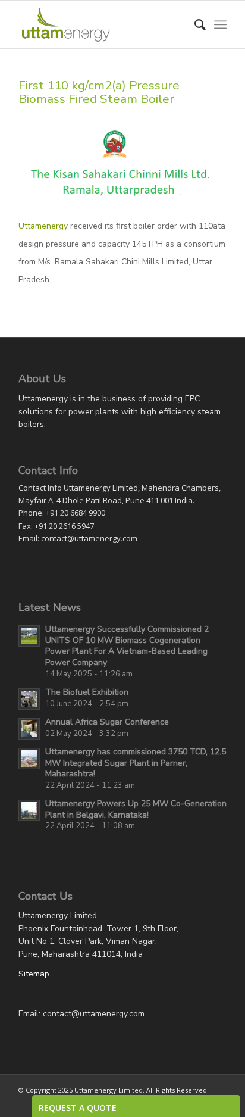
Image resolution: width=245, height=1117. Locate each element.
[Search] (194, 24)
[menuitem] (194, 24)
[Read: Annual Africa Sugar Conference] (29, 729)
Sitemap (33, 973)
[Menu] (220, 24)
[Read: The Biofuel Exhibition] (29, 699)
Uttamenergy (43, 226)
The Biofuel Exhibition (86, 692)
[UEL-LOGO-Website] (101, 24)
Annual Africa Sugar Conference (107, 722)
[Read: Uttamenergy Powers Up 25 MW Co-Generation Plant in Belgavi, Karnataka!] (29, 810)
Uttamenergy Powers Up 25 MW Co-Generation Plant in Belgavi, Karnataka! (136, 809)
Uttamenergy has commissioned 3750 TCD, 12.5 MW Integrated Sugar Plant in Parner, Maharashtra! (135, 763)
